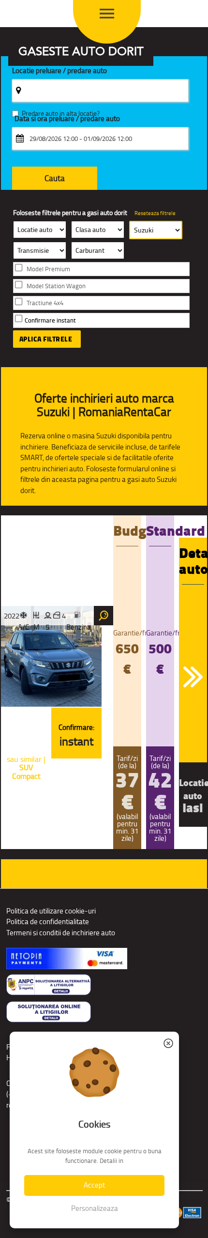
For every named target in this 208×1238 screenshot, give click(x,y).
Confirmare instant (50, 320)
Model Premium (48, 269)
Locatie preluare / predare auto (59, 71)
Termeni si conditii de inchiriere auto (60, 933)
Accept (94, 1185)
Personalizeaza (94, 1208)
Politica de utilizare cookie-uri (51, 911)
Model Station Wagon (56, 286)
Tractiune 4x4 (45, 303)
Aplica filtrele (46, 339)
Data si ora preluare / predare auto (67, 118)
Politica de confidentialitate (47, 921)
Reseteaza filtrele (155, 213)
